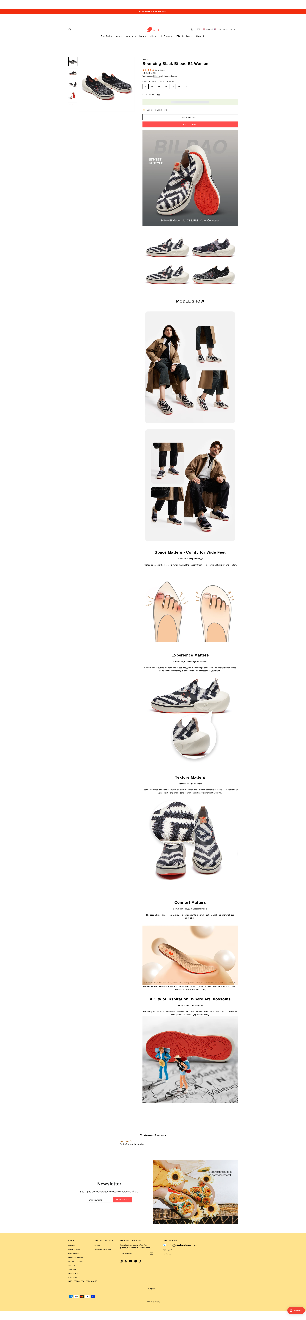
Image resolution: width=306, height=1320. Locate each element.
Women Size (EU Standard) (159, 82)
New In (118, 36)
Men (141, 36)
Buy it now (190, 124)
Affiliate (97, 1245)
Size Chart (72, 1265)
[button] (219, 29)
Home (144, 59)
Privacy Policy (73, 1253)
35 (145, 86)
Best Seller (106, 36)
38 (166, 86)
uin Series (165, 36)
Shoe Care (72, 1269)
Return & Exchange (75, 1257)
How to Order (73, 1273)
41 (186, 86)
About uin (200, 36)
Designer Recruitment (102, 1249)
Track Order (72, 1277)
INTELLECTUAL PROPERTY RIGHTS (82, 1281)
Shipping (156, 76)
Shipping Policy (74, 1249)
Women (130, 36)
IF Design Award (184, 36)
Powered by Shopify (153, 1302)
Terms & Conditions (75, 1261)
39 (172, 86)
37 (159, 86)
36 (152, 86)
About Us (71, 1245)
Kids (152, 36)
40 (179, 86)
